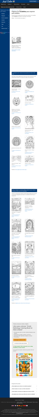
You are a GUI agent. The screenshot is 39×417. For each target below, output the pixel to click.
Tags (17, 9)
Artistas (28, 4)
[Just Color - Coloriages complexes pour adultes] (15, 405)
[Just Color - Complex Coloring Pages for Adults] (12, 405)
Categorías (9, 4)
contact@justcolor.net (19, 413)
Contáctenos (24, 402)
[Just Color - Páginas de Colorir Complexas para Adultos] (23, 405)
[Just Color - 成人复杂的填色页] (25, 405)
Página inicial (14, 9)
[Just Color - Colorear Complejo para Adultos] (19, 405)
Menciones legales (29, 402)
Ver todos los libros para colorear (20, 343)
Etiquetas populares (19, 402)
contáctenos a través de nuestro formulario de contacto (19, 412)
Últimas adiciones (16, 4)
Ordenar (13, 18)
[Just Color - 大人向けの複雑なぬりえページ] (27, 405)
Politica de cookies (35, 402)
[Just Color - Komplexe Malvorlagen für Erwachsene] (21, 405)
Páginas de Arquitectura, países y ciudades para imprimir (16, 215)
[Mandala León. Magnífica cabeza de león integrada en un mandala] (29, 88)
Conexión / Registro (33, 1)
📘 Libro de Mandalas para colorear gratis (4, 33)
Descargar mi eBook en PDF (19, 339)
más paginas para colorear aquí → (21, 169)
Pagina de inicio (3, 4)
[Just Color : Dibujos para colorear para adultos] (9, 1)
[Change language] (37, 1)
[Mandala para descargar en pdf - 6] (16, 146)
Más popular (23, 4)
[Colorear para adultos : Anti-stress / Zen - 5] (29, 128)
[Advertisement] (21, 27)
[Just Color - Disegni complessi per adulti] (17, 405)
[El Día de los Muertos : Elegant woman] (29, 148)
